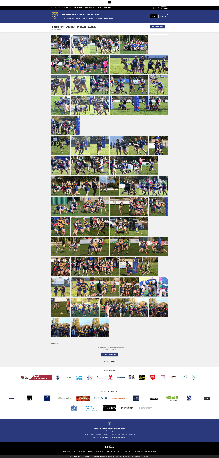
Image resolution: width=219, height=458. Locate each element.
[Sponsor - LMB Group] (74, 408)
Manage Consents (150, 451)
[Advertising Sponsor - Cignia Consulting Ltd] (100, 399)
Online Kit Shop (90, 7)
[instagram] (59, 8)
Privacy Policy (128, 451)
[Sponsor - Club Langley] (145, 408)
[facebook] (52, 8)
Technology (99, 451)
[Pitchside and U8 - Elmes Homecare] (47, 399)
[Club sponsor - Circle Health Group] (92, 408)
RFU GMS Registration (104, 7)
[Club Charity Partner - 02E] (189, 399)
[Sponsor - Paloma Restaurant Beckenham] (109, 408)
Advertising (82, 451)
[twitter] (55, 8)
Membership (78, 7)
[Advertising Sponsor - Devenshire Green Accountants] (65, 399)
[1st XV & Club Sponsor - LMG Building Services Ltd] (109, 3)
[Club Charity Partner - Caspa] (172, 399)
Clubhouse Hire (66, 7)
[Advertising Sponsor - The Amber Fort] (118, 399)
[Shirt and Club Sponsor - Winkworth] (11, 399)
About (74, 451)
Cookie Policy (139, 451)
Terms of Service (116, 451)
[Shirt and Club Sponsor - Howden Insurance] (83, 399)
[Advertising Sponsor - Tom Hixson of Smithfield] (136, 399)
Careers (90, 451)
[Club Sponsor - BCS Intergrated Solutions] (207, 399)
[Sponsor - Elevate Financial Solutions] (127, 408)
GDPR (107, 451)
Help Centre (66, 451)
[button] (63, 18)
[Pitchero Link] (164, 9)
